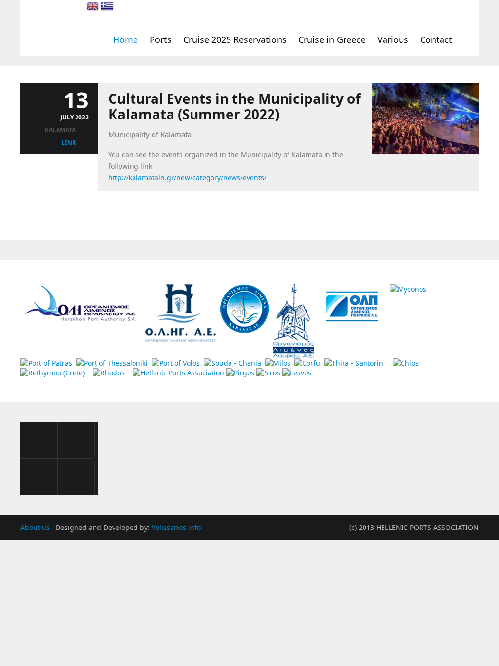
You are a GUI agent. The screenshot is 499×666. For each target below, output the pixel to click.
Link (68, 142)
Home (125, 39)
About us (36, 527)
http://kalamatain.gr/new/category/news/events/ (187, 177)
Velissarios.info (176, 527)
